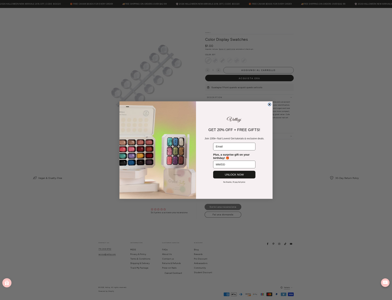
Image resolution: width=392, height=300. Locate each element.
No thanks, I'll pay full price (234, 182)
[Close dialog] (269, 104)
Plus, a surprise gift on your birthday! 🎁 (231, 156)
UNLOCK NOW (234, 174)
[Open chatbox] (385, 282)
